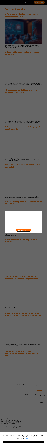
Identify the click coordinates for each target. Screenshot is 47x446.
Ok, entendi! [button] (23, 442)
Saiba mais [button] (27, 438)
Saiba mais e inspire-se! (23, 230)
